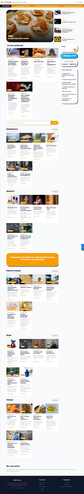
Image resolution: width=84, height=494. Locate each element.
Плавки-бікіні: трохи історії (37, 208)
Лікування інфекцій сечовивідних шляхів (12, 98)
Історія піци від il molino (18, 38)
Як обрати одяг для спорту (38, 352)
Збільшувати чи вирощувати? (51, 63)
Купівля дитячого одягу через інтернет (12, 237)
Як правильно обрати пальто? (69, 22)
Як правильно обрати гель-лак (25, 444)
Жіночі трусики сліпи (51, 208)
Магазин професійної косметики (24, 316)
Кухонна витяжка (51, 145)
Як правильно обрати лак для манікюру (25, 382)
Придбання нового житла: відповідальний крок (38, 147)
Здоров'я (42, 484)
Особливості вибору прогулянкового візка (12, 382)
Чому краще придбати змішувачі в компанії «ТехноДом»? (67, 31)
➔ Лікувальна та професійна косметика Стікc (68, 75)
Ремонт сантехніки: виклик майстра (12, 175)
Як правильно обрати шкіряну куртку (25, 353)
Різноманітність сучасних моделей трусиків (25, 209)
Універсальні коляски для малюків (50, 289)
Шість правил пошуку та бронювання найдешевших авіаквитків (25, 98)
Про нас (67, 482)
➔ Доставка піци (66, 91)
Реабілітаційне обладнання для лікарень (26, 6)
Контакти (66, 484)
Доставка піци (71, 6)
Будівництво (42, 482)
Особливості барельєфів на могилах (11, 147)
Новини (42, 490)
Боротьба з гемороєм (49, 417)
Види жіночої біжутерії (37, 288)
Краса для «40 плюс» (11, 417)
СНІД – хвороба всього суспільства (24, 418)
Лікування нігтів (12, 207)
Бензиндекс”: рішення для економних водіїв (25, 147)
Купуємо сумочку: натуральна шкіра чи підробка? (25, 237)
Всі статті (55, 129)
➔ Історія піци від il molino (69, 79)
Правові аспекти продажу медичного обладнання (12, 445)
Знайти (54, 122)
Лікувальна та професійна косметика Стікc (68, 13)
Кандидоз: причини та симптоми (53, 6)
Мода (42, 488)
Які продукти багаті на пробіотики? (37, 418)
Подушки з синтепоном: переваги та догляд (11, 354)
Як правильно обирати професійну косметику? (11, 316)
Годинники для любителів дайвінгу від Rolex (12, 289)
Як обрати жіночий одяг (50, 352)
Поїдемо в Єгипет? (25, 287)
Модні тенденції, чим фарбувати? (25, 174)
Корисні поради (42, 486)
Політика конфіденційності (66, 486)
